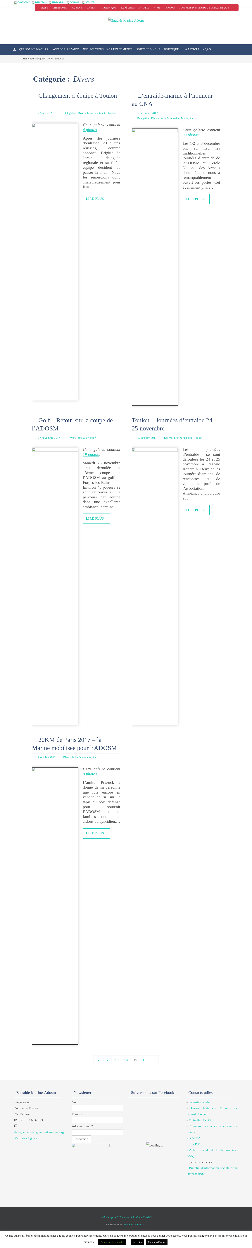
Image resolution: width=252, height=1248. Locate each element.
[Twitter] (88, 3)
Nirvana (127, 1224)
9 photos (90, 774)
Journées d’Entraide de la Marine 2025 (204, 7)
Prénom (77, 1114)
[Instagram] (57, 3)
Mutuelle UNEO (200, 1120)
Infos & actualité (96, 113)
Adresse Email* (82, 1126)
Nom (75, 1102)
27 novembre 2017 (49, 437)
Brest (44, 7)
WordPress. (140, 1224)
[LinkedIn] (40, 3)
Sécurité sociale (199, 1102)
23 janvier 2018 (47, 113)
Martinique (108, 7)
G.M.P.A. (195, 1138)
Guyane (77, 7)
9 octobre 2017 (47, 757)
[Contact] (74, 3)
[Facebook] (22, 3)
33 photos (191, 135)
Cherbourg (60, 7)
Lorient (92, 7)
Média (184, 118)
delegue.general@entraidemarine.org (39, 1132)
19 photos (91, 454)
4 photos (90, 129)
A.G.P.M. (194, 1144)
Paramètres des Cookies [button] (112, 1242)
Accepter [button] (137, 1242)
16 (144, 1060)
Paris (157, 7)
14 (126, 1060)
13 (117, 1060)
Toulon (170, 7)
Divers (82, 113)
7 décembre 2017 (148, 113)
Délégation (70, 113)
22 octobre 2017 (147, 437)
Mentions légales (25, 1138)
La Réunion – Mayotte (135, 7)
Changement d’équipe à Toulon (77, 95)
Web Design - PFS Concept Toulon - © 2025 (126, 1217)
